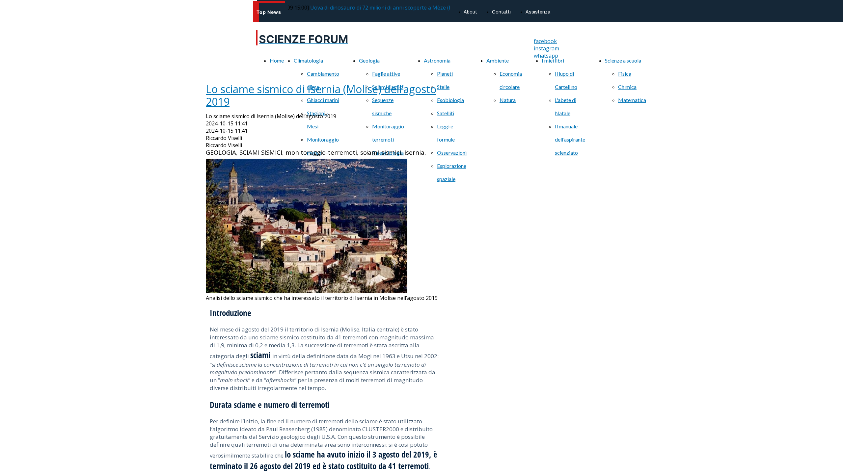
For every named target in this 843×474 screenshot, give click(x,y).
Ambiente (497, 60)
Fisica (624, 73)
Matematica (632, 100)
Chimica (627, 87)
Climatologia (308, 60)
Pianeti (445, 73)
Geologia (369, 60)
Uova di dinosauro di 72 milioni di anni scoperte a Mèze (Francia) (376, 7)
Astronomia (437, 60)
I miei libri (553, 60)
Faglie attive (386, 73)
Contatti (501, 12)
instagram (546, 48)
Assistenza (538, 12)
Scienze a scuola (623, 60)
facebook (545, 41)
